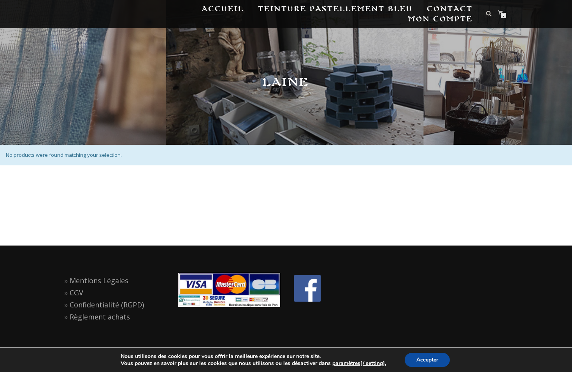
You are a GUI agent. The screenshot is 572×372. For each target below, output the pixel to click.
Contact (450, 9)
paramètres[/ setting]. (359, 363)
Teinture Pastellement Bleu (335, 9)
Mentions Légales (99, 280)
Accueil (223, 9)
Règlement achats (100, 316)
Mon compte (440, 19)
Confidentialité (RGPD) (107, 304)
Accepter (427, 359)
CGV (76, 292)
